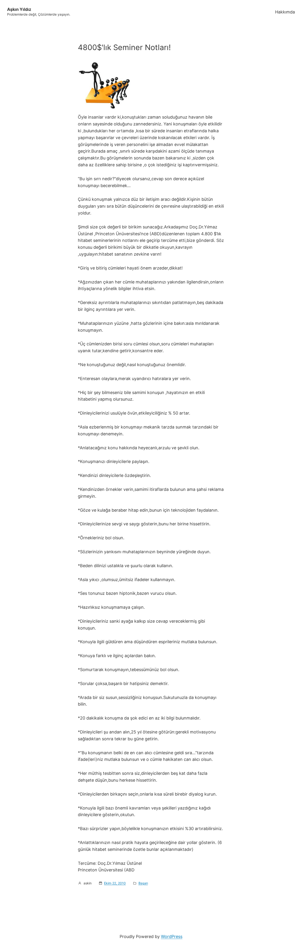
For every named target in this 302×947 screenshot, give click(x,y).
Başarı (143, 883)
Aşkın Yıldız (19, 9)
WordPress (171, 936)
